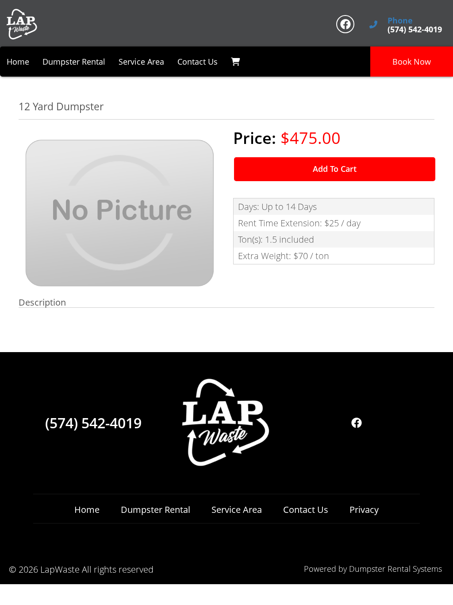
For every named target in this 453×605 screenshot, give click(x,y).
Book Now (411, 61)
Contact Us (197, 61)
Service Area (141, 61)
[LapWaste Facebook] (345, 24)
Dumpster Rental (73, 61)
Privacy (364, 510)
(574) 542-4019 (93, 423)
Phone (400, 20)
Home (18, 61)
